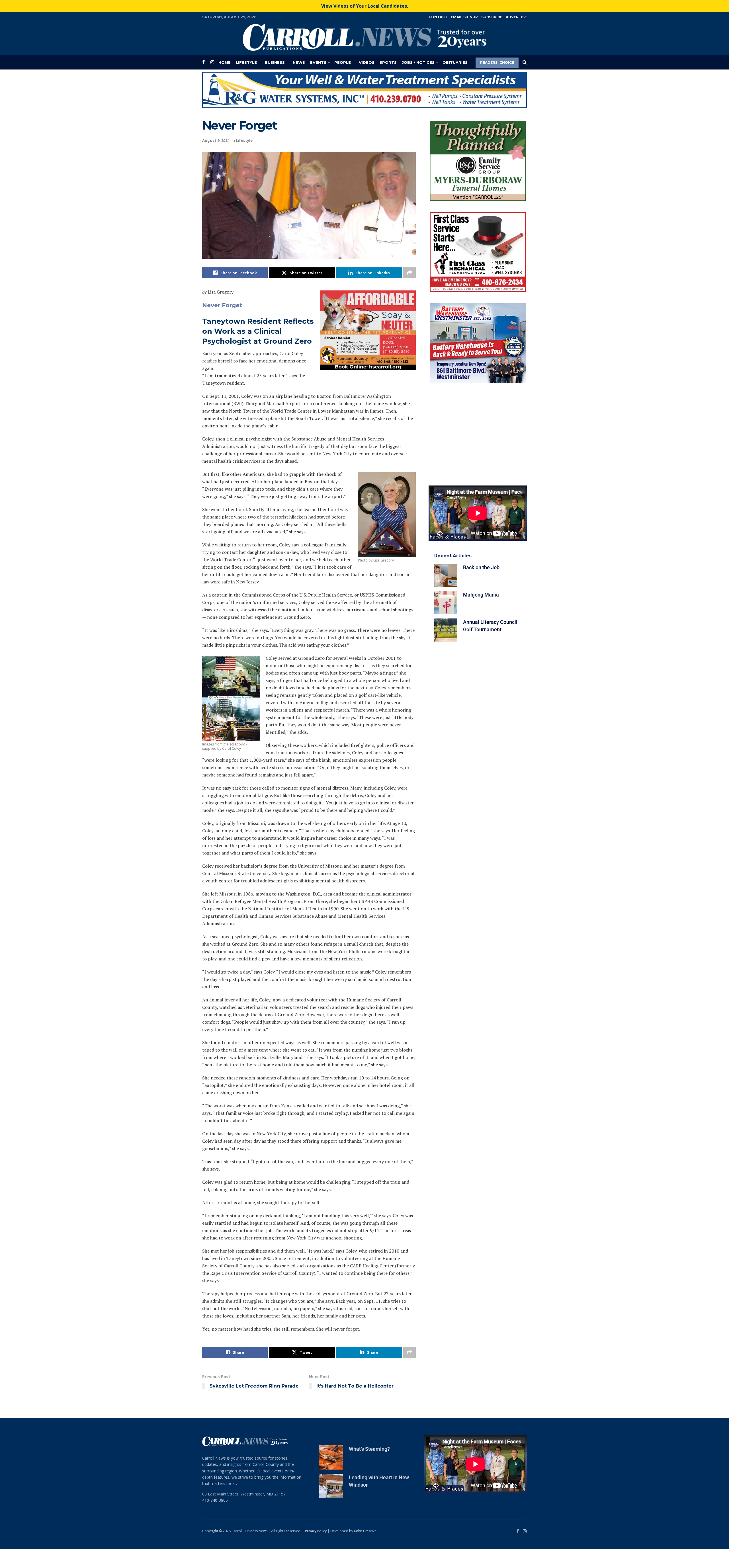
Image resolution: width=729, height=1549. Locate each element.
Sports (388, 62)
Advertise (516, 17)
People (342, 62)
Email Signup (464, 17)
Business (275, 62)
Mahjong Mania (481, 595)
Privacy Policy (316, 1530)
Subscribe (491, 17)
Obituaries (455, 62)
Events (318, 62)
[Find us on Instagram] (212, 62)
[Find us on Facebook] (203, 62)
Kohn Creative (365, 1530)
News (299, 62)
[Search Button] (525, 62)
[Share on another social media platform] (409, 272)
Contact (438, 17)
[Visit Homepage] (364, 37)
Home (224, 62)
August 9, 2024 (215, 140)
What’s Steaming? (369, 1449)
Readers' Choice (497, 62)
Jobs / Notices (418, 62)
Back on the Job (481, 567)
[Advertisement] (478, 434)
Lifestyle (246, 62)
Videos (366, 62)
